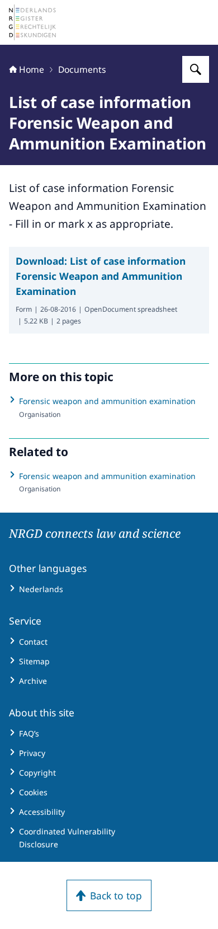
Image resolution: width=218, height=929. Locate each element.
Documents (82, 69)
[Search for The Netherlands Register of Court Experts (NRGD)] (195, 69)
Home (31, 69)
